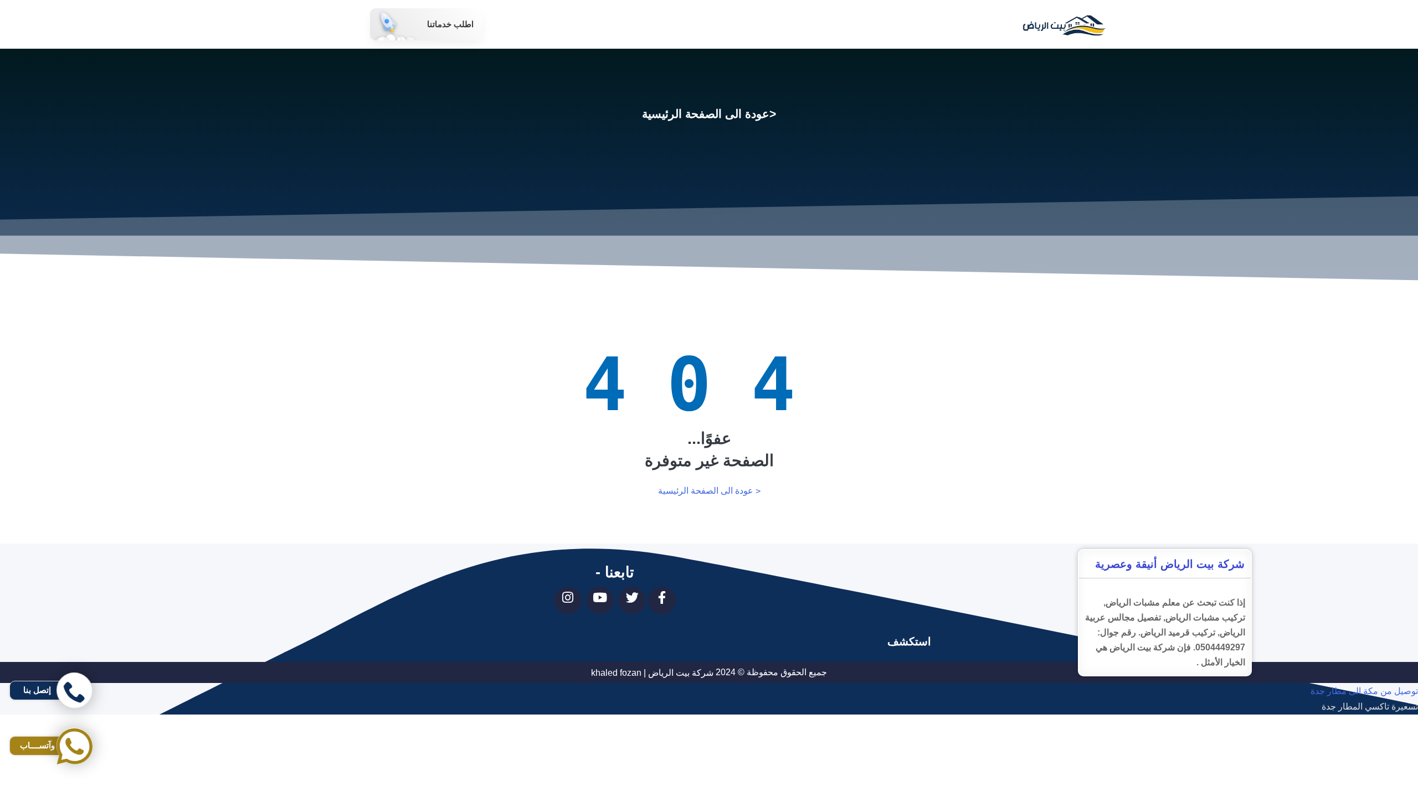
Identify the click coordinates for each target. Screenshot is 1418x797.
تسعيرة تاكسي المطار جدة (1370, 707)
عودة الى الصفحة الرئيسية (705, 113)
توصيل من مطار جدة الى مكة (1364, 738)
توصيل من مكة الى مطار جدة (1364, 691)
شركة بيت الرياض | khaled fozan (652, 672)
